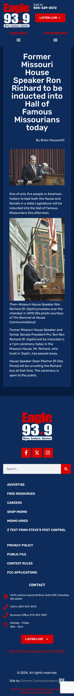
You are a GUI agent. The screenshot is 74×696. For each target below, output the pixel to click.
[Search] (66, 469)
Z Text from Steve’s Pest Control (36, 530)
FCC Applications (22, 572)
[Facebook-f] (26, 453)
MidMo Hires (17, 521)
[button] (18, 40)
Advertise (16, 484)
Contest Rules (20, 563)
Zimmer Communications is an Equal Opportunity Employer (37, 690)
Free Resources (21, 494)
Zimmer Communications (40, 681)
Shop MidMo (17, 512)
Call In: (45, 6)
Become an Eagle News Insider (37, 651)
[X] (37, 453)
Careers (14, 503)
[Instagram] (48, 453)
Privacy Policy (20, 545)
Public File (16, 554)
